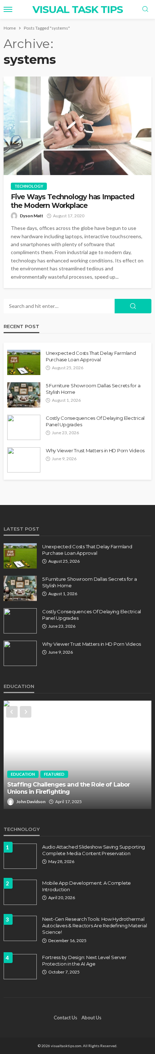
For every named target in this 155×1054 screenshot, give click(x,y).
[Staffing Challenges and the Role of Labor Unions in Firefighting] (77, 755)
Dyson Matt (31, 215)
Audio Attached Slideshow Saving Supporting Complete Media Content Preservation (93, 850)
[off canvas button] (8, 9)
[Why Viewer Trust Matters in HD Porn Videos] (23, 459)
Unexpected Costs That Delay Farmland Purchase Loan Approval (91, 356)
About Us (91, 1017)
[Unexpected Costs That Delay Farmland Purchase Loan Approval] (23, 362)
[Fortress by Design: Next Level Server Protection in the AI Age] (20, 966)
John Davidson (30, 801)
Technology (28, 186)
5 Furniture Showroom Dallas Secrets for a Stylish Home (93, 389)
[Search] (145, 9)
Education (23, 774)
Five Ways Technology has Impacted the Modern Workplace (72, 201)
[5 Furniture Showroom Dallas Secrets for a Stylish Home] (23, 395)
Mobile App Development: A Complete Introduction (86, 886)
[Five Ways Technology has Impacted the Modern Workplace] (77, 126)
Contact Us (65, 1017)
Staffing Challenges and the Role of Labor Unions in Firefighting (68, 788)
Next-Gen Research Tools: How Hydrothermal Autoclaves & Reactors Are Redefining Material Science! (94, 925)
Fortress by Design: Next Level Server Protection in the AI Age (84, 960)
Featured (54, 774)
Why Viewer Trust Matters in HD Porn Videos (95, 450)
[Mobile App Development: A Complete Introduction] (20, 892)
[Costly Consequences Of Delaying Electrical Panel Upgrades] (23, 427)
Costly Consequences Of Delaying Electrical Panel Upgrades (95, 421)
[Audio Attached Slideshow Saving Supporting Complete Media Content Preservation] (20, 856)
